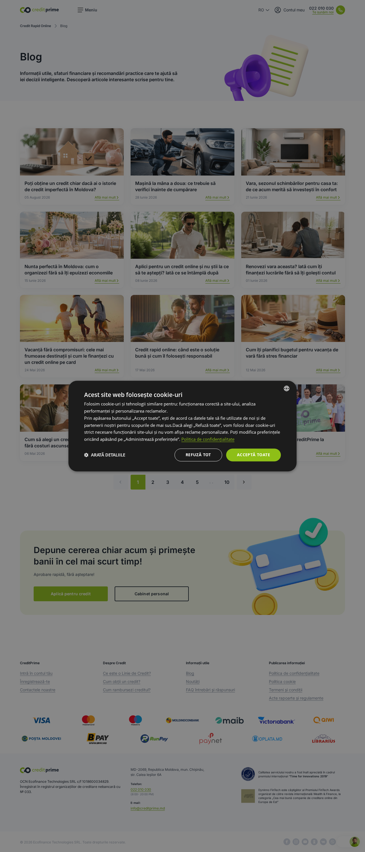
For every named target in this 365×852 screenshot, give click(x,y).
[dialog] (182, 426)
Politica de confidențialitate (207, 439)
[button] (104, 455)
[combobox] (286, 388)
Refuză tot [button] (198, 454)
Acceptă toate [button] (253, 454)
